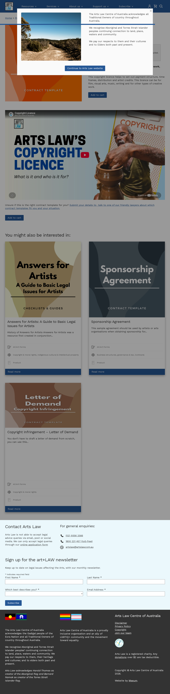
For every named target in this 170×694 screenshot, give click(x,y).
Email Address (96, 589)
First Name (12, 577)
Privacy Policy (123, 626)
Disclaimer (121, 623)
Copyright (120, 629)
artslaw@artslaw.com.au (79, 547)
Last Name (94, 577)
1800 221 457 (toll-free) (79, 541)
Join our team (123, 633)
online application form (34, 544)
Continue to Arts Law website (85, 68)
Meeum (133, 680)
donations (121, 657)
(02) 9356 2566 (74, 535)
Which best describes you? (22, 589)
